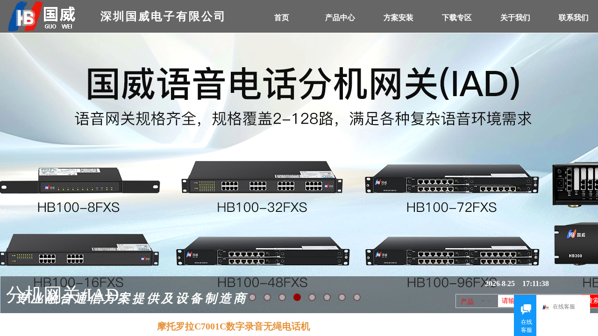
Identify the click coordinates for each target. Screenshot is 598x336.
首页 (281, 17)
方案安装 (398, 17)
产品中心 (340, 17)
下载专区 (457, 17)
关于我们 (515, 17)
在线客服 (564, 306)
